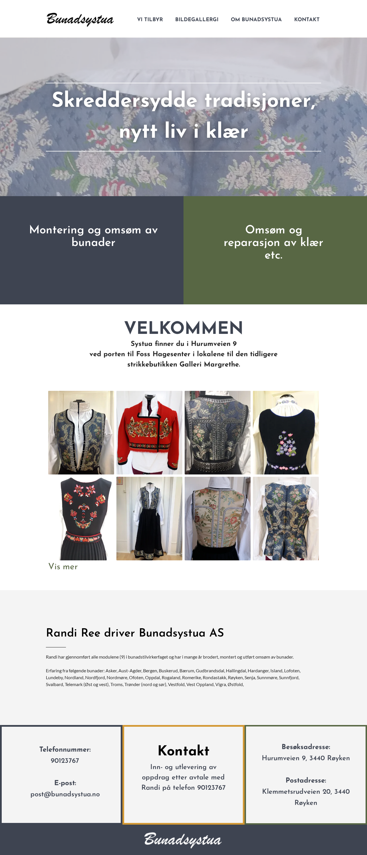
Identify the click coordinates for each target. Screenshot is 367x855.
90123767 (65, 761)
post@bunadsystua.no (65, 794)
